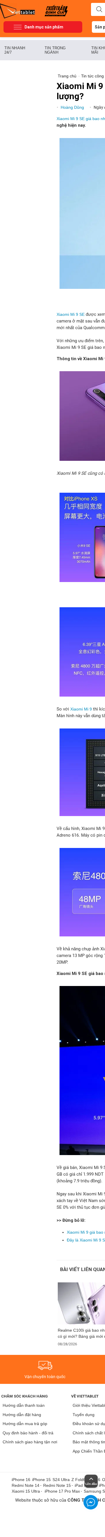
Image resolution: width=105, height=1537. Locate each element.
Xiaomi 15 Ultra (26, 1491)
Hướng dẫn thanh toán (24, 1405)
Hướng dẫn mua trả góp (25, 1423)
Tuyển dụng (83, 1414)
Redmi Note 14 (25, 1485)
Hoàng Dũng (73, 107)
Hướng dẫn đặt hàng (22, 1414)
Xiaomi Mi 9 (81, 709)
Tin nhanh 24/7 (14, 50)
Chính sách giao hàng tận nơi (30, 1442)
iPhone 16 (21, 1479)
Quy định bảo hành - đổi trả (28, 1433)
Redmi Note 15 (57, 1485)
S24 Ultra (61, 1479)
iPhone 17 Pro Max (62, 1491)
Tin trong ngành (55, 50)
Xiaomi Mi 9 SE (71, 314)
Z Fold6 (78, 1479)
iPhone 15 (41, 1479)
